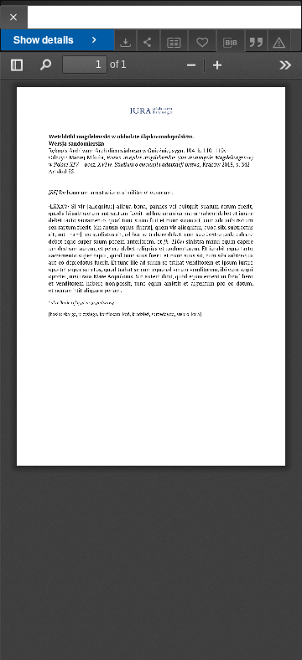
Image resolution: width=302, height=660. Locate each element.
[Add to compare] (174, 40)
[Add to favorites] (202, 40)
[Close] (14, 17)
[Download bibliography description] (230, 41)
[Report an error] (279, 40)
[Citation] (256, 40)
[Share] (148, 40)
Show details (43, 39)
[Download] (126, 40)
